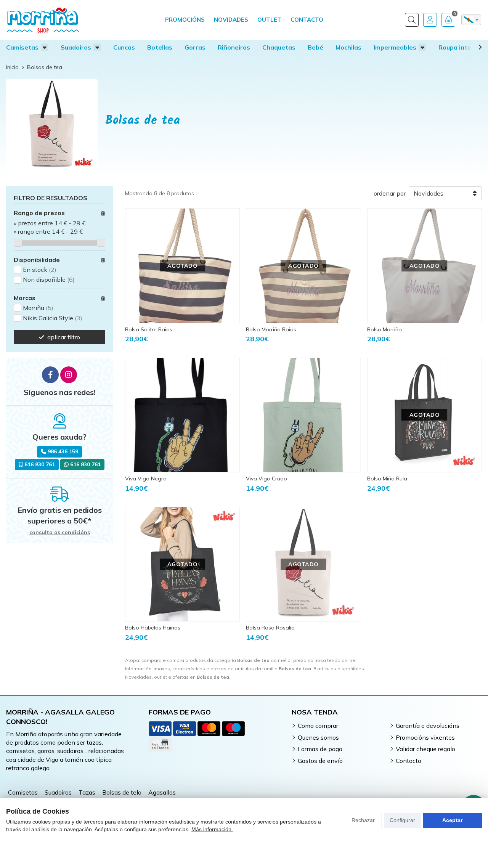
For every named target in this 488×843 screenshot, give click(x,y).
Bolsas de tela (121, 792)
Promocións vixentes (425, 737)
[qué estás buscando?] (412, 20)
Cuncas (124, 47)
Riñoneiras (234, 47)
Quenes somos (318, 737)
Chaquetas (278, 47)
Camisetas (22, 47)
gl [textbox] (468, 19)
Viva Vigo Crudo (266, 478)
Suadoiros (76, 47)
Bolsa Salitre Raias (148, 329)
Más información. (212, 829)
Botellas (159, 47)
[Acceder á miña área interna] (430, 20)
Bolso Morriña (384, 329)
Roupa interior (460, 47)
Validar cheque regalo (425, 749)
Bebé (315, 47)
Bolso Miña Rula (387, 478)
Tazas (87, 792)
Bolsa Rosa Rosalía (270, 627)
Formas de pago (320, 749)
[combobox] (471, 19)
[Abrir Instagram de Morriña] (68, 374)
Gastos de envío (320, 760)
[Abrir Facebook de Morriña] (50, 374)
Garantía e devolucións (427, 725)
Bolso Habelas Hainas (152, 627)
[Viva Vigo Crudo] (303, 415)
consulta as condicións (59, 532)
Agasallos (162, 792)
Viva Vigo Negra (146, 478)
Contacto (408, 760)
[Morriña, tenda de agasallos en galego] (43, 20)
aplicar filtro (63, 337)
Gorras (195, 47)
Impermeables (395, 47)
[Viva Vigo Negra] (182, 415)
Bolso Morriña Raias (271, 329)
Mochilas (348, 47)
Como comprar (318, 725)
